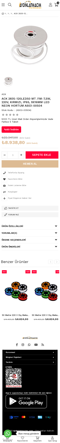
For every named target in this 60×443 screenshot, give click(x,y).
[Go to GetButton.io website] (8, 440)
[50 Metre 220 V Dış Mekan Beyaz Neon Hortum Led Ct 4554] (45, 291)
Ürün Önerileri (11, 246)
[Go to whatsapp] (8, 434)
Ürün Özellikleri (12, 226)
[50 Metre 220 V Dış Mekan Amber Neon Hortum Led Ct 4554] (15, 291)
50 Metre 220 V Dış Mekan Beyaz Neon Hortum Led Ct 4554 (45, 315)
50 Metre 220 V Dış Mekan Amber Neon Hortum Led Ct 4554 (15, 315)
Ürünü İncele (21, 296)
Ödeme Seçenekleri (14, 240)
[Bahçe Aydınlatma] (8, 13)
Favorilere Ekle (15, 296)
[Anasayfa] (5, 13)
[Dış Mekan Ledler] (11, 13)
